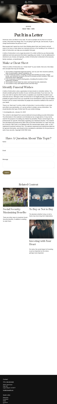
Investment (5, 399)
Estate (4, 400)
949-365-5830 (10, 382)
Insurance (5, 402)
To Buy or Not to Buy (41, 209)
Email (4, 150)
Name (4, 141)
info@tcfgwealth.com (8, 390)
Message (5, 159)
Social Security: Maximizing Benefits (14, 211)
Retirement (5, 397)
